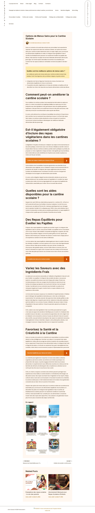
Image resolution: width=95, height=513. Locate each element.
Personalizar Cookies (14, 17)
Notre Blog (75, 10)
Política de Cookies (27, 17)
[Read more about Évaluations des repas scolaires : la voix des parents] (36, 482)
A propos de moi (13, 3)
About (21, 3)
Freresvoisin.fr (4, 13)
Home (56, 10)
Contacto (48, 3)
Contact (40, 3)
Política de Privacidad (41, 17)
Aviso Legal (29, 3)
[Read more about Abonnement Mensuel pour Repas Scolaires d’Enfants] (58, 482)
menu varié (28, 497)
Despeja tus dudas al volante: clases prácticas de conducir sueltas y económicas (31, 10)
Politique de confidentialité (56, 17)
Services (11, 24)
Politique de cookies (71, 17)
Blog (35, 3)
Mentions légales (65, 10)
